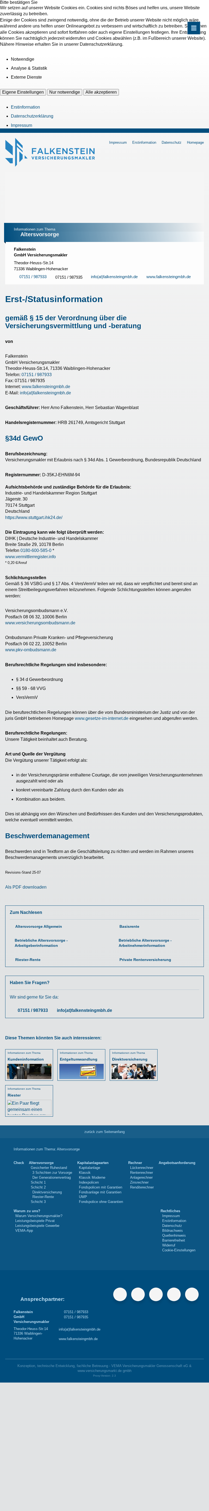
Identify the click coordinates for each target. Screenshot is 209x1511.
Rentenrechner (141, 1173)
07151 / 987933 (36, 374)
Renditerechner (142, 1187)
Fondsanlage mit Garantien (100, 1192)
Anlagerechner (141, 1177)
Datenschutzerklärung (32, 116)
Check (19, 1163)
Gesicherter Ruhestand (49, 1168)
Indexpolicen (89, 1182)
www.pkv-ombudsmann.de (30, 649)
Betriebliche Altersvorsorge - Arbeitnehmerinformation (145, 943)
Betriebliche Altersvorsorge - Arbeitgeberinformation (41, 943)
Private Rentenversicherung (145, 960)
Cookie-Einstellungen (178, 1250)
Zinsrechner (139, 1182)
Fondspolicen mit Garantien (100, 1187)
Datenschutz (172, 142)
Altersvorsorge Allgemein (38, 927)
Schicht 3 (38, 1202)
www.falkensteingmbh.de (46, 386)
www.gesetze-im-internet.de (101, 718)
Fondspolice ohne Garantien (101, 1202)
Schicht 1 (38, 1182)
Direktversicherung (47, 1192)
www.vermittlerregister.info (30, 556)
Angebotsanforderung (177, 1163)
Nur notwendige (64, 92)
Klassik (85, 1173)
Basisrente (129, 927)
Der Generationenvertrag (51, 1177)
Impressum (21, 125)
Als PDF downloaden (26, 887)
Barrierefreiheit (173, 1240)
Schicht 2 (38, 1187)
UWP (83, 1197)
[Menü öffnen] (193, 28)
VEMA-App (24, 1231)
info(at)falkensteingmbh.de (45, 393)
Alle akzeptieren (101, 92)
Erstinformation (25, 107)
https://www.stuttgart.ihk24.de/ (33, 517)
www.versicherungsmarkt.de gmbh (104, 1371)
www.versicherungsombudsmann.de (40, 623)
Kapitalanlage (89, 1168)
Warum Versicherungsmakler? (38, 1216)
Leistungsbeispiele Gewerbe (37, 1226)
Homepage (195, 142)
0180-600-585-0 (35, 550)
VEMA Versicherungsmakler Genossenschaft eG (149, 1366)
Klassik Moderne (92, 1177)
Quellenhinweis (174, 1235)
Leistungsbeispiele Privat (35, 1221)
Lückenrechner (141, 1168)
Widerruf (168, 1245)
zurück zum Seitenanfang (104, 1132)
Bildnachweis (172, 1231)
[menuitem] (19, 1182)
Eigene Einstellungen (23, 92)
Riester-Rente (28, 960)
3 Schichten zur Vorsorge (52, 1173)
